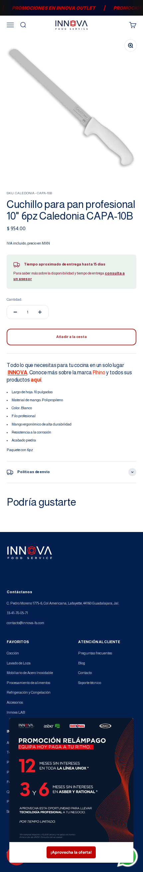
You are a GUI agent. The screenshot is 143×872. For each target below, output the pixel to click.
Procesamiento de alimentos (28, 683)
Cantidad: (14, 299)
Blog (81, 663)
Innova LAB (16, 712)
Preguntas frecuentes (95, 653)
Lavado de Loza (19, 663)
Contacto (85, 673)
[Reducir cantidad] (15, 312)
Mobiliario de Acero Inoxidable (30, 673)
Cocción (13, 653)
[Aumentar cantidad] (40, 312)
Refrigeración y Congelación (29, 692)
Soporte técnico (89, 683)
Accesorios (15, 702)
